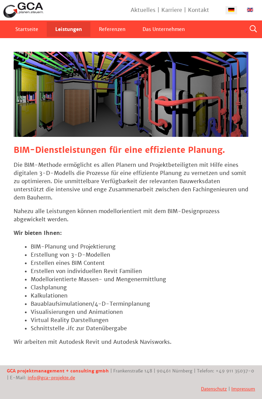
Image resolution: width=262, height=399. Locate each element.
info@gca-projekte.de (51, 378)
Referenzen (112, 29)
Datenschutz (214, 389)
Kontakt (198, 10)
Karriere (171, 10)
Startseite (26, 29)
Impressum (243, 389)
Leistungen (68, 29)
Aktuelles (143, 10)
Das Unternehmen (164, 29)
